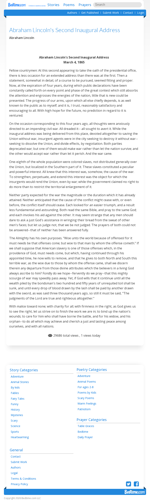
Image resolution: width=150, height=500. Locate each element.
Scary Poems (86, 398)
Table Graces (86, 426)
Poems (69, 4)
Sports (15, 431)
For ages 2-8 (86, 387)
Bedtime (83, 431)
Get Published (90, 12)
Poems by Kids (87, 392)
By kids (15, 387)
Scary (14, 420)
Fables (15, 393)
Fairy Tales (17, 398)
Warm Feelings (87, 403)
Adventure (17, 376)
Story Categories (24, 370)
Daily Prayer (85, 437)
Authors (72, 12)
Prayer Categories (92, 419)
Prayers (85, 4)
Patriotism (84, 409)
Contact (128, 12)
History (15, 409)
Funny (14, 404)
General (16, 450)
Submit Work (111, 12)
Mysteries (17, 415)
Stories (53, 4)
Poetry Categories (92, 369)
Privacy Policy (19, 484)
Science (15, 426)
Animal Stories (20, 382)
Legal (14, 473)
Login (140, 12)
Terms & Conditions (23, 478)
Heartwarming (20, 437)
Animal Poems (87, 381)
